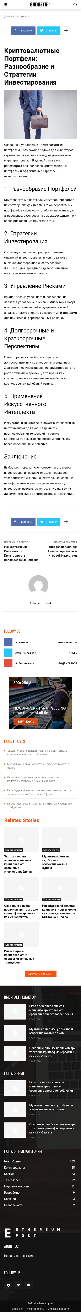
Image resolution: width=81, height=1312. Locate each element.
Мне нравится (67, 642)
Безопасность (51, 849)
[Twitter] (18, 1285)
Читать (72, 652)
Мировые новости (58, 1308)
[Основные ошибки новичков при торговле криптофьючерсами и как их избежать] (21, 889)
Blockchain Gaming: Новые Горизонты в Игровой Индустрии (62, 551)
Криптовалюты (13, 849)
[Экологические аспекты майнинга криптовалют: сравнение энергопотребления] (21, 839)
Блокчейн (17, 1308)
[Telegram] (8, 1285)
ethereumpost (40, 603)
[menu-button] (5, 4)
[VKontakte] (29, 1285)
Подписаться (67, 663)
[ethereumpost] (40, 585)
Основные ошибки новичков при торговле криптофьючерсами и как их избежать (52, 1052)
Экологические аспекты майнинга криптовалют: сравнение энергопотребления (18, 864)
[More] (66, 30)
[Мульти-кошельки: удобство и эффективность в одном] (59, 839)
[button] (75, 4)
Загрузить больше (39, 974)
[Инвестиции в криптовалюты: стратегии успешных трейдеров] (21, 934)
